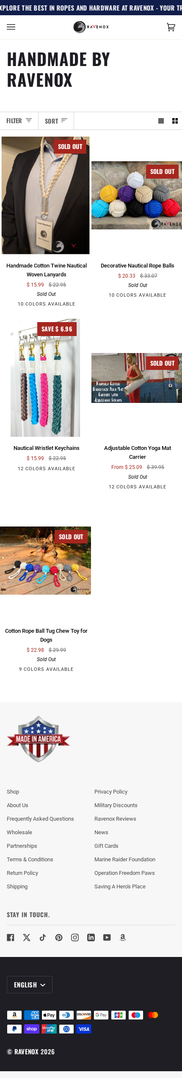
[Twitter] (26, 937)
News (101, 832)
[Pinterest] (59, 937)
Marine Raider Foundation (124, 859)
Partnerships (22, 846)
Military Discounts (116, 805)
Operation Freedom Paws (124, 873)
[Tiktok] (43, 937)
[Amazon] (123, 937)
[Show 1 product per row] (161, 121)
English (26, 984)
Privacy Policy (110, 792)
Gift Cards (106, 846)
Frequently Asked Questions (40, 819)
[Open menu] (19, 27)
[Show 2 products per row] (175, 121)
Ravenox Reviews (115, 819)
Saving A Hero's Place (120, 886)
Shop (13, 792)
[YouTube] (107, 937)
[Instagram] (75, 937)
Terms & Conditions (30, 859)
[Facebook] (10, 937)
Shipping (17, 886)
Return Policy (22, 873)
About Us (17, 805)
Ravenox (26, 1051)
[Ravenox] (38, 739)
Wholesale (19, 832)
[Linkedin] (91, 937)
